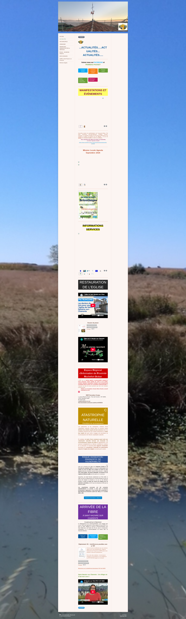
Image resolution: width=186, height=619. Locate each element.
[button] (92, 325)
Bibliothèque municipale (92, 79)
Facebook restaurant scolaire (93, 71)
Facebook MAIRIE (83, 70)
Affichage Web (123, 616)
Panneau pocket (103, 70)
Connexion (124, 614)
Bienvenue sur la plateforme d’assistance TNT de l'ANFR (91, 568)
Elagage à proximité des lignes (102, 537)
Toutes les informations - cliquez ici (93, 497)
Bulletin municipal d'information (82, 80)
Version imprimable (65, 614)
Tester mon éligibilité (82, 536)
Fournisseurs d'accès (93, 536)
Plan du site (72, 614)
